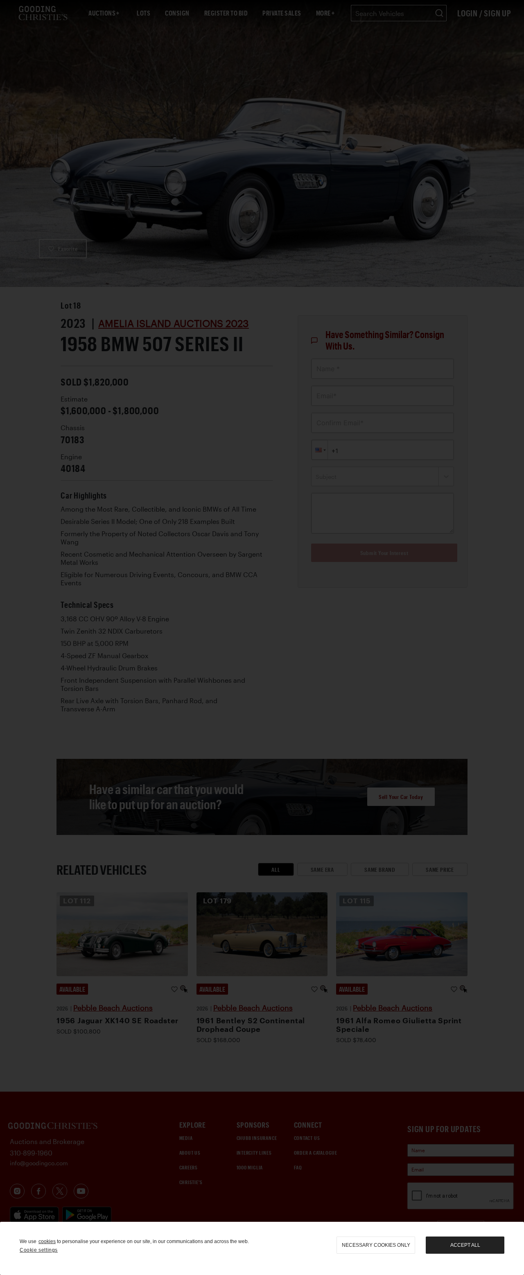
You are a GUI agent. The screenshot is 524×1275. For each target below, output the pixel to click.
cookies (47, 1241)
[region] (262, 1248)
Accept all (465, 1245)
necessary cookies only (376, 1245)
